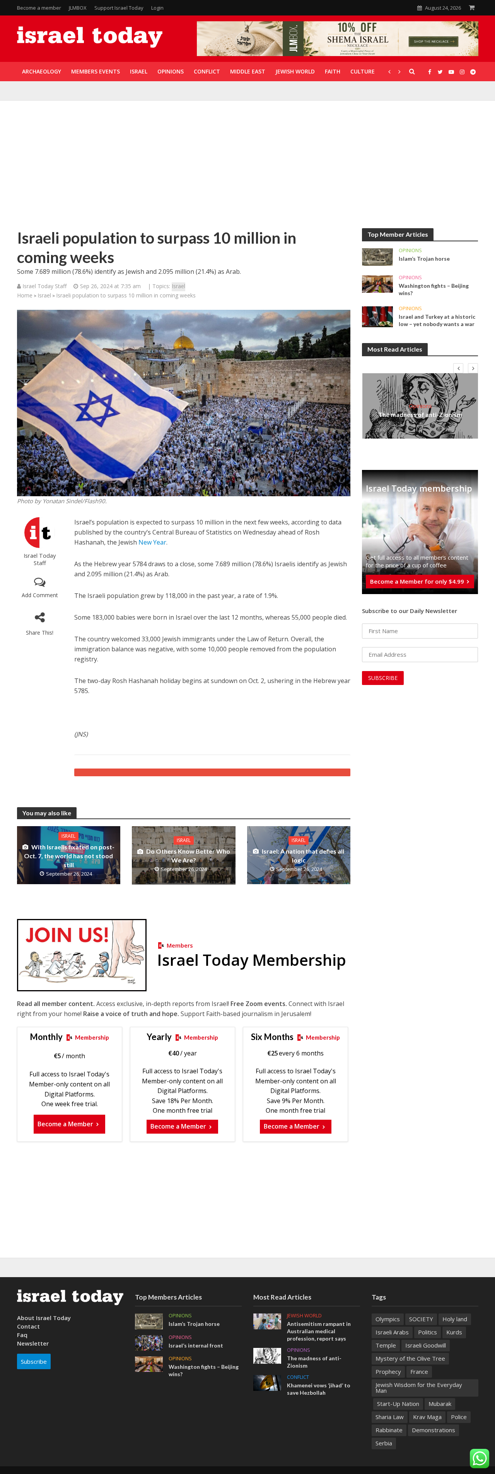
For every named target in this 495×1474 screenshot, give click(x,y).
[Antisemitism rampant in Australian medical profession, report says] (267, 1321)
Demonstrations (433, 1430)
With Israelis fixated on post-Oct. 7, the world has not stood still (69, 855)
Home (24, 295)
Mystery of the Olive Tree (410, 1358)
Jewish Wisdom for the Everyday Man (419, 1387)
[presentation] (458, 368)
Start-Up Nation (398, 1403)
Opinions (410, 250)
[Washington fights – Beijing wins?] (377, 283)
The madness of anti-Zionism (420, 414)
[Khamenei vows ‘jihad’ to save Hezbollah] (267, 1382)
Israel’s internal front (196, 1345)
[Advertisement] (247, 170)
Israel (178, 286)
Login (157, 7)
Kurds (454, 1332)
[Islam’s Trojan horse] (377, 256)
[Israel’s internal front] (149, 1342)
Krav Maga (427, 1417)
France (419, 1371)
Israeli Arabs (392, 1332)
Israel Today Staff (40, 559)
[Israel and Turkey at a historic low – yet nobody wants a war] (377, 316)
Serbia (384, 1443)
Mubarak (439, 1403)
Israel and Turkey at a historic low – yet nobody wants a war (437, 320)
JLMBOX (78, 7)
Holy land (454, 1319)
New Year (152, 542)
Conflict (298, 1377)
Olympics (388, 1319)
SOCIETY (421, 1319)
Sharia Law (390, 1417)
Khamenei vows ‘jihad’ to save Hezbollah (318, 1389)
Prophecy (388, 1371)
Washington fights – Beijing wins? (434, 289)
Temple (386, 1345)
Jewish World (304, 1315)
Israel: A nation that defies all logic (303, 855)
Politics (427, 1332)
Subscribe (34, 1361)
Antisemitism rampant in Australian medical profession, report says (319, 1331)
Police (459, 1417)
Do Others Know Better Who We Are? (188, 855)
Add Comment (40, 595)
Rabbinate (389, 1430)
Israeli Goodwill (425, 1345)
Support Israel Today (118, 7)
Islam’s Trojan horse (424, 258)
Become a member (39, 7)
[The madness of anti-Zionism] (267, 1355)
